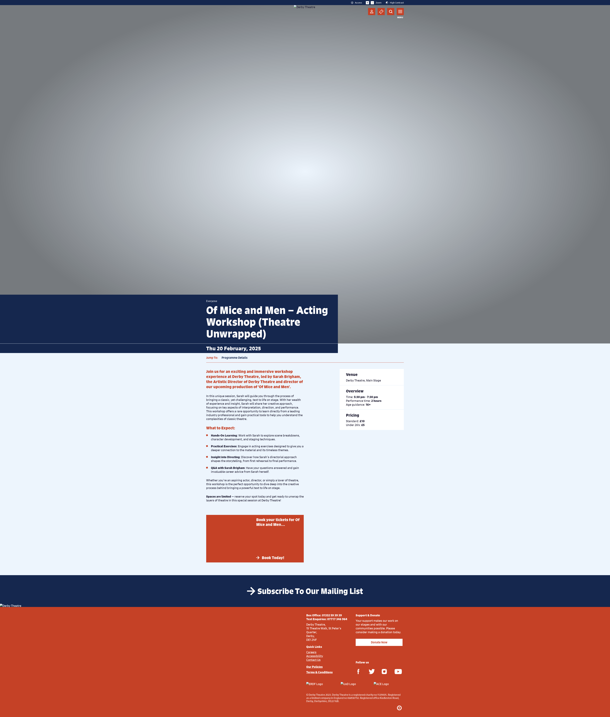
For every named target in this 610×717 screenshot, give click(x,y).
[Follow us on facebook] (358, 671)
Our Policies (314, 667)
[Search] (390, 11)
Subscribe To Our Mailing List (310, 591)
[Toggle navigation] (400, 11)
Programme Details (234, 358)
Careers (311, 652)
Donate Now (379, 642)
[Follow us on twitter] (371, 671)
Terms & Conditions (319, 672)
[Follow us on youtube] (397, 671)
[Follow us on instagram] (384, 671)
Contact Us (313, 660)
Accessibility (314, 656)
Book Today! (273, 557)
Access (358, 2)
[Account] (371, 11)
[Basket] (381, 11)
